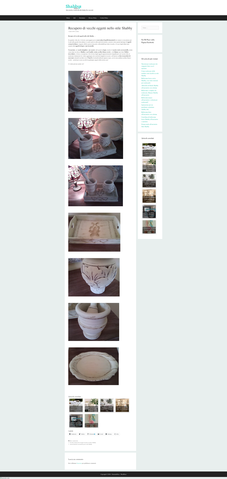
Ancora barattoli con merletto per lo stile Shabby (81, 444)
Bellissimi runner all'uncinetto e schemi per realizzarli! (149, 100)
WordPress (123, 474)
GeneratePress (116, 474)
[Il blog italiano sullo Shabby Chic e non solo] (81, 7)
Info (74, 18)
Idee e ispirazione (74, 441)
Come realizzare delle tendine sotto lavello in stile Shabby (150, 73)
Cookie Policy (104, 18)
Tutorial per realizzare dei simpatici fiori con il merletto (149, 66)
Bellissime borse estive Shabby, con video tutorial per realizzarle (149, 80)
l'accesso (79, 463)
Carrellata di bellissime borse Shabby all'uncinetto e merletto (149, 119)
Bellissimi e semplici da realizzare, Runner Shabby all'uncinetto (149, 92)
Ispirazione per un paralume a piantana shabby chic (147, 107)
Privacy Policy (93, 18)
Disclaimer (82, 18)
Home (68, 18)
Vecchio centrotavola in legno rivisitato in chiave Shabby (83, 442)
